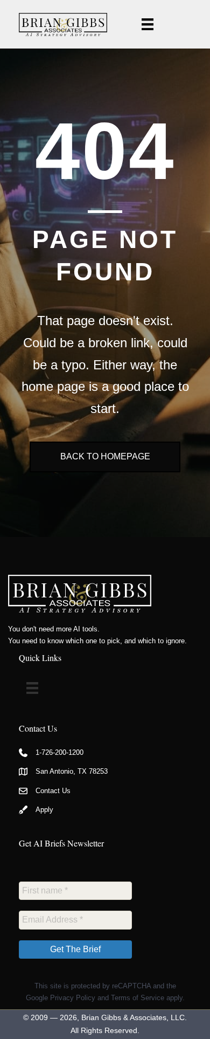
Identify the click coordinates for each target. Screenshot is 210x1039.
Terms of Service (137, 998)
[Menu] (147, 24)
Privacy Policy (72, 998)
